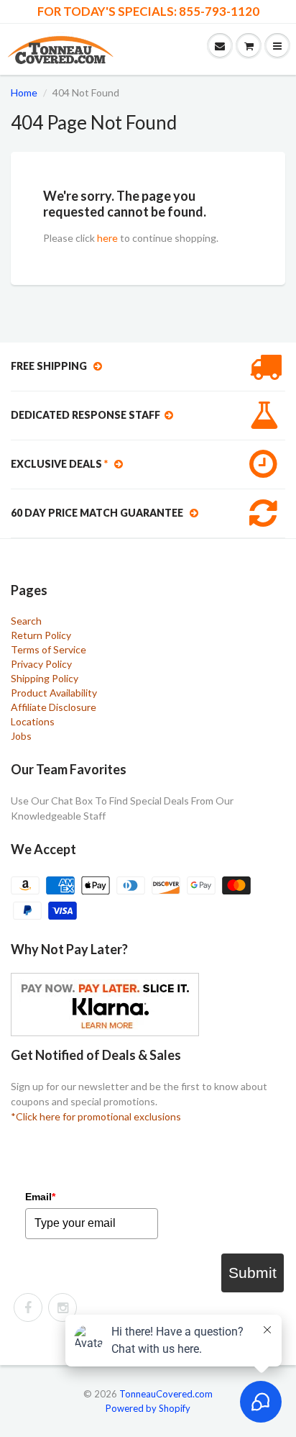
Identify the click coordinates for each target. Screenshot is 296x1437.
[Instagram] (62, 1307)
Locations (33, 721)
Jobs (21, 736)
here (107, 238)
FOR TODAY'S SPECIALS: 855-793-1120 (148, 11)
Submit (252, 1272)
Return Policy (41, 635)
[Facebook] (28, 1307)
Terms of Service (48, 649)
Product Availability (54, 692)
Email (40, 1196)
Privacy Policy (41, 664)
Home (24, 92)
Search (26, 621)
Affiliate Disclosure (53, 707)
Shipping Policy (44, 678)
